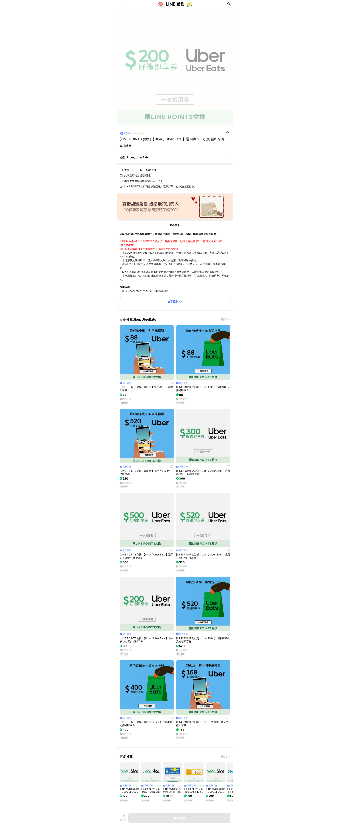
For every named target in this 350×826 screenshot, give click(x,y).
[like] (172, 383)
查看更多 (173, 301)
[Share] (227, 132)
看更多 (224, 319)
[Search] (229, 4)
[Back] (121, 4)
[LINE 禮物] (175, 4)
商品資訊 (175, 225)
